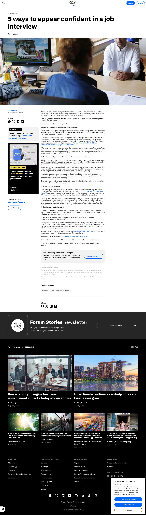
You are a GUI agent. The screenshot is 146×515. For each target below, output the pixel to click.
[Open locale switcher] (2, 509)
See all (134, 347)
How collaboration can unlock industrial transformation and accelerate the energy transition (88, 435)
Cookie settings (128, 510)
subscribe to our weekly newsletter (75, 236)
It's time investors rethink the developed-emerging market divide (56, 434)
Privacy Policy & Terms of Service (73, 502)
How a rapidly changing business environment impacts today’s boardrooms (39, 396)
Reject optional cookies (128, 499)
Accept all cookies (128, 504)
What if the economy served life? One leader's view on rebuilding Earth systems (22, 435)
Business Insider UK (81, 231)
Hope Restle (12, 110)
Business (12, 14)
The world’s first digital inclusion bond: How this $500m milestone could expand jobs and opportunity (122, 435)
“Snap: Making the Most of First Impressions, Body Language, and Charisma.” (69, 144)
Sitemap (73, 506)
